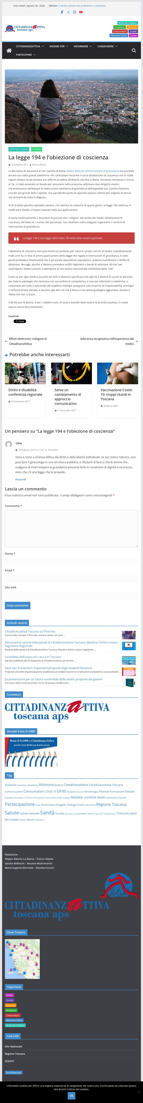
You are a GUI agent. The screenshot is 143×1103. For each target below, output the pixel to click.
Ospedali (122, 797)
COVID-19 (50, 791)
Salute (133, 35)
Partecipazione (20, 804)
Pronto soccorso (86, 804)
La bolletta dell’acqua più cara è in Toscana (33, 657)
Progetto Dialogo (66, 804)
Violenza (39, 819)
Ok (71, 1096)
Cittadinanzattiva (28, 46)
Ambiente (119, 27)
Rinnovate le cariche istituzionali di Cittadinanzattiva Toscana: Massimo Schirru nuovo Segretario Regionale (61, 644)
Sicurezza (69, 813)
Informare (81, 46)
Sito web (10, 587)
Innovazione (51, 798)
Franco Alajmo (39, 164)
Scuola (133, 31)
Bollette (59, 785)
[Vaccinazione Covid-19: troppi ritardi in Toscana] (117, 365)
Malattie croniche (83, 797)
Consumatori (120, 31)
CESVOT (9, 1061)
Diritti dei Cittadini (128, 22)
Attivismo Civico (119, 35)
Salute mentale (29, 813)
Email (9, 570)
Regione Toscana (111, 804)
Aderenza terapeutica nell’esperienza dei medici (107, 341)
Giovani (130, 791)
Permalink (53, 449)
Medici (101, 797)
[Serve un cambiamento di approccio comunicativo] (71, 365)
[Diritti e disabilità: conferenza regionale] (25, 365)
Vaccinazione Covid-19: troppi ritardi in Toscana (117, 394)
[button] (42, 46)
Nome (10, 554)
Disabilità (71, 791)
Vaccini (30, 819)
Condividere (105, 46)
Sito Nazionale (13, 1046)
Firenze (104, 791)
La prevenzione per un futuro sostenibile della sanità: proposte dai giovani (54, 679)
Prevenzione (48, 804)
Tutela (23, 819)
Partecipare (24, 54)
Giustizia (132, 27)
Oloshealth (111, 797)
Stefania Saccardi (95, 814)
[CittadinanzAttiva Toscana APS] (9, 50)
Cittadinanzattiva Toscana (106, 785)
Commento (13, 506)
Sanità (47, 812)
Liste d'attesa (63, 797)
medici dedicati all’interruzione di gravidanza (92, 171)
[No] (138, 1092)
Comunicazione (14, 791)
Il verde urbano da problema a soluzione (82, 5)
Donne (80, 791)
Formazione (117, 791)
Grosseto (18, 797)
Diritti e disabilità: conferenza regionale (25, 392)
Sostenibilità (81, 813)
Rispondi (20, 479)
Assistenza (32, 785)
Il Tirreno (28, 798)
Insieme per (57, 46)
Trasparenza (109, 813)
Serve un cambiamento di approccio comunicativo (68, 397)
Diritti (61, 791)
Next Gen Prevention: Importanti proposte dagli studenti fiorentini (48, 668)
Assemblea (22, 785)
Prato (37, 805)
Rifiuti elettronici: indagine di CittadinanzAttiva (28, 341)
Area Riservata (13, 1072)
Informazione (39, 798)
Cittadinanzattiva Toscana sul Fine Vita (30, 631)
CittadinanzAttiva (76, 785)
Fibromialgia (91, 791)
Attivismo (46, 784)
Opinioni (36, 149)
